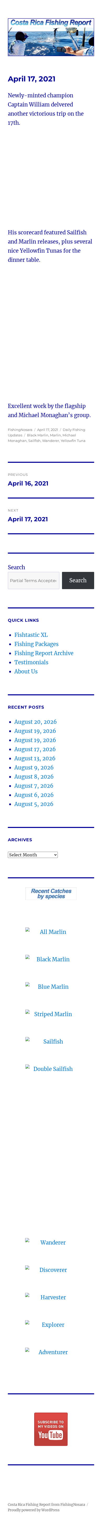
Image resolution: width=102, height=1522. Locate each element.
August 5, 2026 (33, 804)
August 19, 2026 (35, 731)
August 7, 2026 (33, 786)
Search (16, 567)
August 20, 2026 (35, 722)
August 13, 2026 (34, 758)
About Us (26, 671)
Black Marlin (37, 435)
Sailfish (34, 441)
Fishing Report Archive (43, 653)
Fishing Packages (36, 644)
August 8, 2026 (34, 776)
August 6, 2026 (34, 795)
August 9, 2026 (34, 767)
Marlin (55, 435)
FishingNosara (20, 430)
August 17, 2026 (35, 749)
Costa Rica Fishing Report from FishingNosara (46, 1504)
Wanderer (50, 441)
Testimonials (31, 662)
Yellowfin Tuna (73, 441)
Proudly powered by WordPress (34, 1510)
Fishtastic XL (31, 635)
